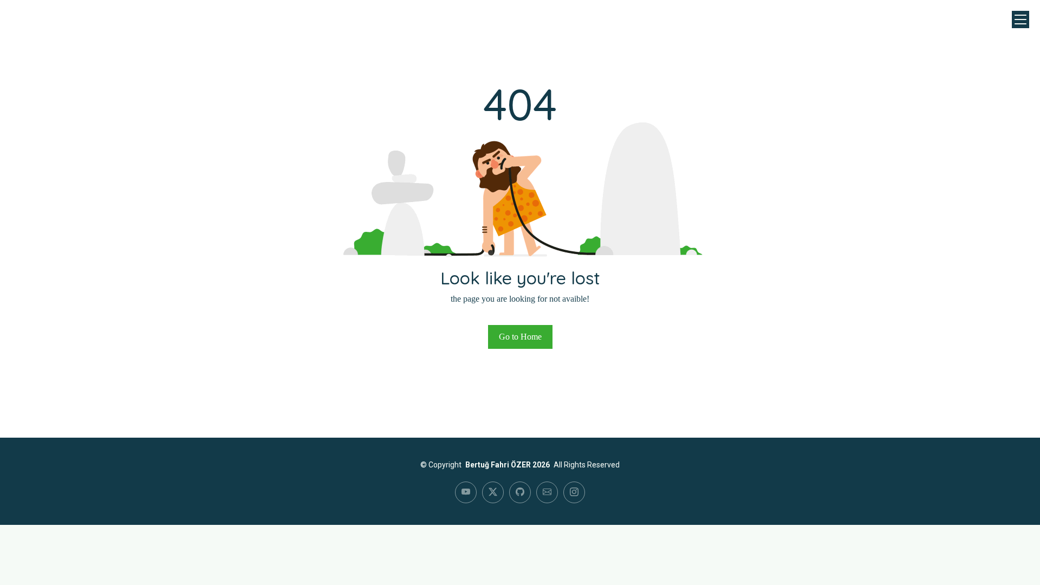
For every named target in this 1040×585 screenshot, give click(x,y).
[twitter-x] (493, 492)
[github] (520, 492)
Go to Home (520, 336)
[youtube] (466, 492)
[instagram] (574, 492)
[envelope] (547, 492)
